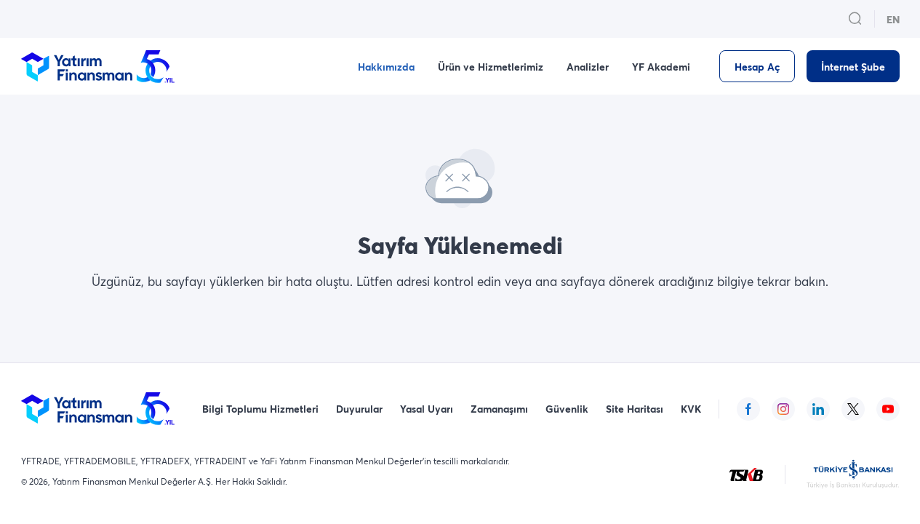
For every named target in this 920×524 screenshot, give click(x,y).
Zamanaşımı (499, 409)
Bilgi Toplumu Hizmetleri (260, 409)
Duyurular (359, 409)
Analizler (588, 67)
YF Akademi (661, 67)
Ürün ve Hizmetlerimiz (490, 67)
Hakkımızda (386, 67)
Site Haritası (634, 409)
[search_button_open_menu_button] (855, 19)
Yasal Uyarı (426, 409)
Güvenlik (566, 409)
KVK (691, 409)
